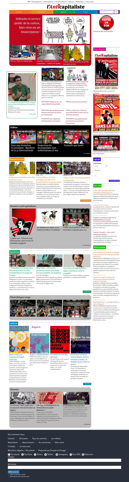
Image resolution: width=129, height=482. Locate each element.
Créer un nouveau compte (17, 474)
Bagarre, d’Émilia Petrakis (39, 354)
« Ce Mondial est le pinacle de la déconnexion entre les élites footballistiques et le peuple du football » (22, 104)
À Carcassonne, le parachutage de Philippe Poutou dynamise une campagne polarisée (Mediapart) (106, 254)
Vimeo (39, 454)
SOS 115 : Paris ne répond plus (21, 61)
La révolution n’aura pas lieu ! (74, 406)
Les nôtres (56, 439)
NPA (94, 188)
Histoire (68, 110)
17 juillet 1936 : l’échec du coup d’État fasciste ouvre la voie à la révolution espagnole (77, 112)
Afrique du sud (67, 175)
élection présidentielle (100, 215)
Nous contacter (99, 49)
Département (97, 163)
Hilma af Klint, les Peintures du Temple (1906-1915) (16, 356)
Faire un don (90, 2)
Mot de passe (12, 464)
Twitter (50, 454)
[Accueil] (64, 6)
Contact (11, 439)
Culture (82, 12)
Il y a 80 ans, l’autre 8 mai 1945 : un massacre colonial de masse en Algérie (22, 407)
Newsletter (13, 443)
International (38, 12)
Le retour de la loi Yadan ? (79, 102)
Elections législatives (99, 250)
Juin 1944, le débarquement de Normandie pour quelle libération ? (48, 407)
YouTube (28, 454)
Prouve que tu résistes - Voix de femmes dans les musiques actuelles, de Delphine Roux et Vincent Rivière (80, 359)
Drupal (53, 450)
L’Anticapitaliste (48, 2)
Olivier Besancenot (99, 275)
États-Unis (39, 175)
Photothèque (80, 2)
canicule (95, 230)
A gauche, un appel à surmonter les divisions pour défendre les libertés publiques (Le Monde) (104, 279)
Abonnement (28, 443)
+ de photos (86, 318)
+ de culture (87, 384)
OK (116, 12)
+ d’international (86, 200)
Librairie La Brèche (61, 2)
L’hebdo (11, 447)
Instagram (63, 454)
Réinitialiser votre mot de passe (19, 476)
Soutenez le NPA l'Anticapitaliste (103, 31)
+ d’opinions (32, 114)
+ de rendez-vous (114, 181)
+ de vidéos (86, 153)
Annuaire (23, 439)
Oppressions (45, 110)
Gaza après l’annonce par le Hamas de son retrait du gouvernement (76, 121)
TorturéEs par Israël (73, 145)
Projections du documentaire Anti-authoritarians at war (48, 148)
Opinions (59, 12)
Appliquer (97, 170)
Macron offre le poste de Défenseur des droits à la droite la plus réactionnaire (52, 112)
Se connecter (45, 443)
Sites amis (59, 443)
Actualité (15, 12)
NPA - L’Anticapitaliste (34, 2)
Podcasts (71, 2)
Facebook (14, 454)
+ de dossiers (86, 245)
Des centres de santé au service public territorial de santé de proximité (74, 270)
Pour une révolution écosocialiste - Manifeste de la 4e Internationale (23, 148)
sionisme (96, 203)
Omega (62, 450)
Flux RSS (76, 454)
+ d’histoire (86, 424)
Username (11, 457)
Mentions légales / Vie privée (21, 450)
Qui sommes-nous (16, 435)
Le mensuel (25, 447)
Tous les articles (39, 439)
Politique (69, 81)
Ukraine (11, 175)
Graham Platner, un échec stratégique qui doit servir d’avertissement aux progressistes (52, 84)
